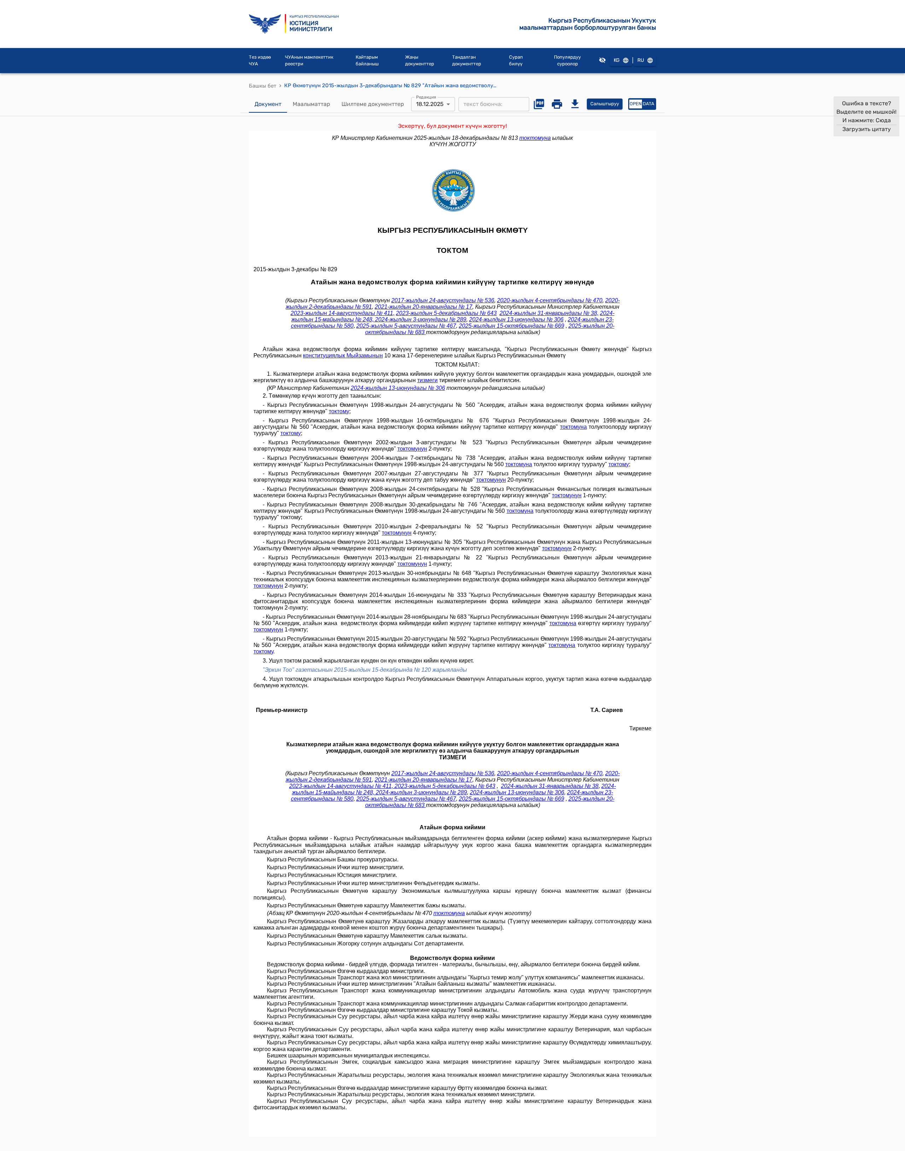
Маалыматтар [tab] (311, 104)
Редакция (426, 96)
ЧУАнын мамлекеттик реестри (309, 60)
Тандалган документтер (466, 60)
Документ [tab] (268, 104)
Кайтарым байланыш (367, 60)
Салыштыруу (604, 103)
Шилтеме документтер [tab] (372, 104)
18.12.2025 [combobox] (430, 104)
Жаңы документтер (419, 60)
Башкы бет (262, 86)
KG (617, 60)
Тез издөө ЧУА (260, 60)
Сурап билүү (516, 60)
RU (640, 60)
